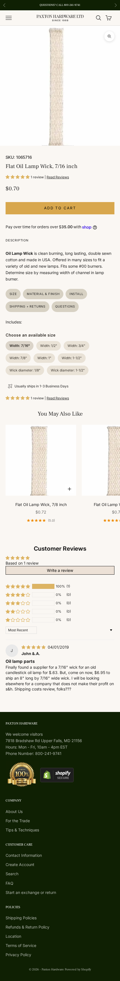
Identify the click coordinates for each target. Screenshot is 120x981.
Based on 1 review (22, 563)
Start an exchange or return (31, 892)
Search (12, 873)
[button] (18, 176)
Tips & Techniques (22, 830)
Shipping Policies (21, 917)
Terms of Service (21, 945)
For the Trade (18, 820)
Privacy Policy (18, 954)
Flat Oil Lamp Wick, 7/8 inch (41, 504)
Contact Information (24, 855)
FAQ (9, 883)
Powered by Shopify (78, 969)
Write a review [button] (60, 570)
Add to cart (60, 208)
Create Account (20, 864)
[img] (34, 647)
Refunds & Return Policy (27, 927)
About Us (14, 811)
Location (13, 936)
